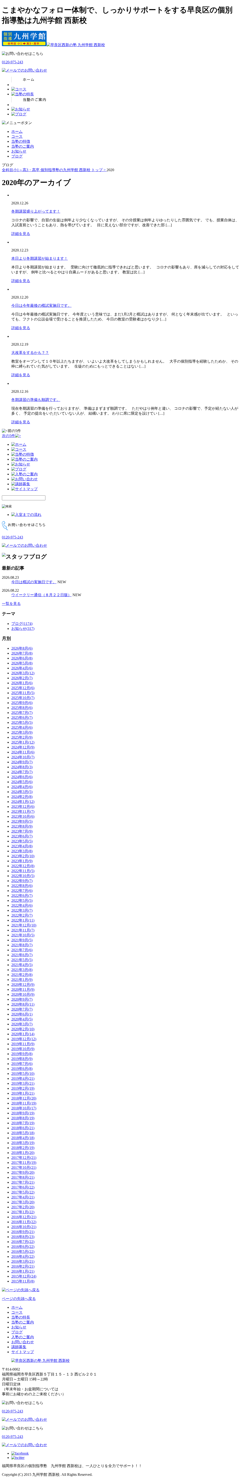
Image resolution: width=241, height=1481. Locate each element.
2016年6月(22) (22, 1247)
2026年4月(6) (21, 668)
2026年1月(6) (21, 683)
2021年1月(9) (21, 980)
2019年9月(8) (21, 1054)
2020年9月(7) (21, 999)
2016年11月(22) (23, 1222)
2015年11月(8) (22, 1281)
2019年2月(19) (22, 1088)
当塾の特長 (20, 1317)
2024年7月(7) (21, 772)
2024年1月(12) (22, 802)
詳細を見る (20, 234)
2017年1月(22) (22, 1212)
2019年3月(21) (22, 1083)
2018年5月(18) (22, 1133)
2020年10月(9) (22, 994)
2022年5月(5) (21, 900)
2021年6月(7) (21, 955)
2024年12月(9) (22, 747)
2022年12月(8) (22, 866)
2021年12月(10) (23, 925)
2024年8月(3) (21, 767)
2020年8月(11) (22, 1004)
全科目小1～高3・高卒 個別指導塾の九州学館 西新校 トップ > (54, 170)
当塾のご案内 (22, 146)
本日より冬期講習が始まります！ (39, 258)
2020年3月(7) (21, 1024)
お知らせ (18, 151)
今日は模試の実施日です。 (33, 582)
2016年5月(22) (22, 1252)
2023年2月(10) (22, 856)
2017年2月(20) (22, 1207)
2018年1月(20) (22, 1153)
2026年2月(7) (21, 678)
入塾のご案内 (22, 1337)
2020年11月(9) (22, 989)
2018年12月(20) (23, 1098)
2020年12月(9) (22, 985)
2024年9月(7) (21, 762)
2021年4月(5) (21, 965)
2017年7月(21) (22, 1182)
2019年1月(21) (22, 1093)
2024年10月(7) (22, 757)
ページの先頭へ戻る (19, 1299)
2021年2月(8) (21, 975)
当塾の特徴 (20, 141)
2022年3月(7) (21, 910)
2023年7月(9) (21, 831)
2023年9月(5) (21, 821)
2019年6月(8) (21, 1069)
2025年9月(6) (21, 703)
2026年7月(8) (21, 653)
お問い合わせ (22, 1342)
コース (17, 136)
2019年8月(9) (21, 1059)
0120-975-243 (12, 62)
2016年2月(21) (22, 1266)
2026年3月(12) (22, 673)
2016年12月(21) (23, 1217)
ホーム (17, 131)
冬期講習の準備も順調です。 (35, 400)
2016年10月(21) (23, 1227)
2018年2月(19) (22, 1148)
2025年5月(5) (21, 722)
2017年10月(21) (23, 1167)
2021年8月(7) (21, 945)
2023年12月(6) (22, 807)
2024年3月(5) (21, 792)
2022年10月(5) (22, 876)
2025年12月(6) (22, 688)
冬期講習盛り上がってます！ (35, 211)
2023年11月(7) (22, 811)
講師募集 (18, 1347)
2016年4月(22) (22, 1256)
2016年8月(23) (22, 1237)
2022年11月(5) (22, 871)
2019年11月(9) (22, 1044)
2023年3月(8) (21, 851)
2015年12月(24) (23, 1276)
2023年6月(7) (21, 836)
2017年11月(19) (23, 1163)
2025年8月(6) (21, 708)
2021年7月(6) (21, 950)
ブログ (17, 156)
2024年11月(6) (22, 752)
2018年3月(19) (22, 1143)
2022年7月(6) (21, 891)
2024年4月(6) (21, 787)
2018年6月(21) (22, 1128)
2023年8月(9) (21, 826)
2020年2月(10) (22, 1029)
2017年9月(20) (22, 1172)
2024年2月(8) (21, 797)
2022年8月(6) (21, 886)
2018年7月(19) (22, 1123)
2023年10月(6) (22, 816)
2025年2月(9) (21, 737)
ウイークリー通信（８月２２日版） (41, 595)
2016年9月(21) (22, 1232)
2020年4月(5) (21, 1019)
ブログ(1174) (21, 624)
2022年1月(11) (22, 920)
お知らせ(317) (22, 629)
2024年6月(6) (21, 777)
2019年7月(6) (21, 1064)
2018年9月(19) (22, 1113)
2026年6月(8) (21, 658)
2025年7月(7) (21, 713)
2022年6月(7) (21, 896)
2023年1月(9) (21, 861)
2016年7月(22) (22, 1242)
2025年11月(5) (22, 693)
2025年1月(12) (22, 742)
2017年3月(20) (22, 1202)
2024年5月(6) (21, 782)
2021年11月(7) (22, 930)
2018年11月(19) (23, 1103)
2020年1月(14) (22, 1034)
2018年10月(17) (23, 1108)
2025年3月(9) (21, 732)
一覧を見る (11, 604)
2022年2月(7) (21, 915)
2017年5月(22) (22, 1192)
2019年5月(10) (22, 1074)
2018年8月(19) (22, 1118)
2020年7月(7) (21, 1009)
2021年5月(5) (21, 960)
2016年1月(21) (22, 1271)
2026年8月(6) (21, 648)
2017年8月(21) (22, 1177)
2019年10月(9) (22, 1049)
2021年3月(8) (21, 970)
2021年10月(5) (22, 935)
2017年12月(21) (23, 1158)
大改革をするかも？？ (30, 353)
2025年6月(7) (21, 718)
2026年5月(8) (21, 663)
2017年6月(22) (22, 1187)
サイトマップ (22, 1352)
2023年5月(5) (21, 841)
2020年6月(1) (21, 1014)
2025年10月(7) (22, 698)
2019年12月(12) (23, 1039)
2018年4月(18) (22, 1138)
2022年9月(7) (21, 881)
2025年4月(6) (21, 727)
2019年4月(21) (22, 1078)
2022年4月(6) (21, 905)
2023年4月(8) (21, 846)
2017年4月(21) (22, 1197)
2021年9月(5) (21, 940)
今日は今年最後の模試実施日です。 (41, 305)
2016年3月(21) (22, 1261)
